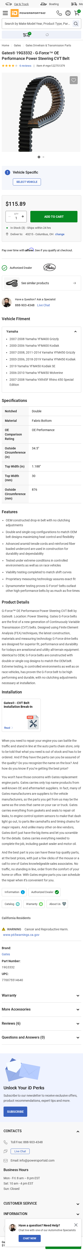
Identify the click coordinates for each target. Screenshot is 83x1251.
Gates (17, 45)
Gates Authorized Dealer (44, 892)
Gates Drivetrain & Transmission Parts (48, 45)
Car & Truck (21, 4)
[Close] (75, 1224)
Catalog (11, 904)
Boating (54, 4)
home (5, 45)
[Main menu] (5, 13)
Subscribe (15, 1111)
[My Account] (68, 13)
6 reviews (25, 65)
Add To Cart (54, 216)
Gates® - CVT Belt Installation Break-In (18, 704)
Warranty (34, 904)
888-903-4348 (25, 305)
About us (57, 904)
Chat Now (29, 1238)
